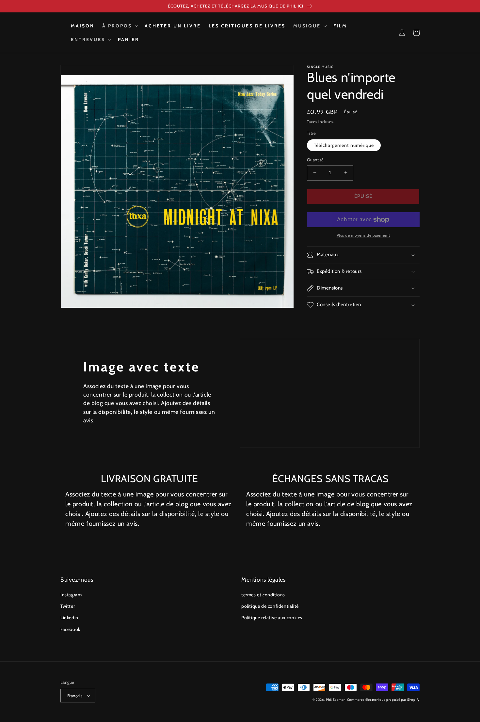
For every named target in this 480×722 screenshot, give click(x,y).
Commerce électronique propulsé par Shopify (383, 700)
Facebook (70, 629)
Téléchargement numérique (344, 145)
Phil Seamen (336, 700)
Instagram (71, 595)
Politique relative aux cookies (271, 617)
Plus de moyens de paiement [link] (363, 235)
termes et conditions (263, 595)
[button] (119, 26)
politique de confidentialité (270, 606)
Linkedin (69, 617)
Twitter (67, 606)
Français (74, 695)
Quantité (315, 159)
